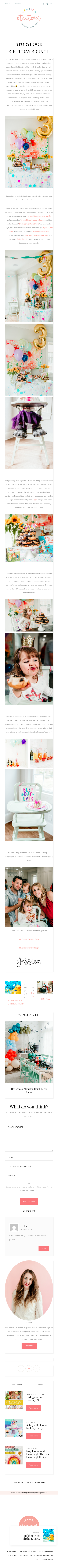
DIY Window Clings (29, 1088)
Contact (18, 4)
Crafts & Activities (35, 1394)
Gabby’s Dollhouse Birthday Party (37, 1427)
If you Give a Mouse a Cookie (32, 220)
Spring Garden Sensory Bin (34, 1399)
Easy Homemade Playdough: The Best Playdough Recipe (38, 1454)
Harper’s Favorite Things (29, 948)
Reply (43, 1248)
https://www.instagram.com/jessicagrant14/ (29, 1493)
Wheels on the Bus (41, 232)
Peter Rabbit (22, 239)
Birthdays (30, 1422)
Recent (41, 1384)
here (35, 500)
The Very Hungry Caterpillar (36, 235)
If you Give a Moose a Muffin (39, 216)
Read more (29, 1346)
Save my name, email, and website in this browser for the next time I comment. (29, 1189)
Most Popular (17, 1384)
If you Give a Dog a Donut (29, 224)
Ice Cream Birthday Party (29, 939)
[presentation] (11, 1053)
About (7, 4)
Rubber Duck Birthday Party (31, 1537)
